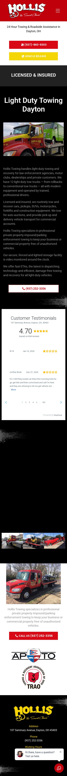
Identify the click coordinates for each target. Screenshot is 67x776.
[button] (4, 541)
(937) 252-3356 (33, 740)
